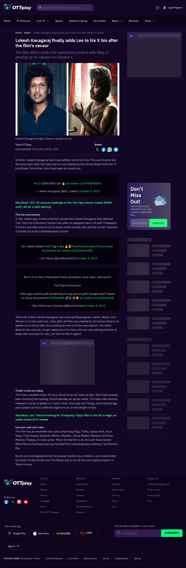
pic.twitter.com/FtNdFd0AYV (83, 183)
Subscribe (158, 223)
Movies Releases (84, 506)
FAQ (149, 500)
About (115, 500)
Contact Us (152, 478)
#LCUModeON (55, 298)
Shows (44, 495)
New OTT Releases (50, 512)
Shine (105, 558)
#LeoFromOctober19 (85, 246)
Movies (44, 489)
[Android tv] (64, 533)
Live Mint (73, 558)
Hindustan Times (30, 558)
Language (45, 500)
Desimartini (90, 558)
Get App (116, 495)
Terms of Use (153, 489)
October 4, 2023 (89, 191)
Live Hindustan (54, 558)
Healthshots (121, 558)
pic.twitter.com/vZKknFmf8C (75, 250)
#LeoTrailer (106, 246)
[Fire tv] (87, 533)
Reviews (80, 489)
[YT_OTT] (26, 502)
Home (43, 484)
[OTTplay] (17, 7)
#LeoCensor (49, 250)
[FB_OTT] (6, 502)
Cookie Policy (118, 489)
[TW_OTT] (13, 502)
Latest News (82, 484)
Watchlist (80, 478)
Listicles (80, 495)
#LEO (37, 183)
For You (44, 478)
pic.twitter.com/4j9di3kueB (97, 298)
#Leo (34, 277)
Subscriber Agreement (158, 484)
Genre (43, 506)
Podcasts (116, 478)
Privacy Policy (154, 495)
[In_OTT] (19, 502)
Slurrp (137, 558)
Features (80, 512)
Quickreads (81, 500)
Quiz (114, 506)
